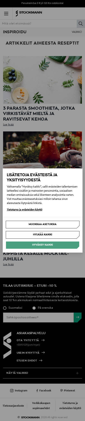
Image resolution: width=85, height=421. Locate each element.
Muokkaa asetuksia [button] (43, 224)
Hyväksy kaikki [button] (42, 245)
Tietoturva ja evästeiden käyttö (24, 209)
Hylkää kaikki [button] (42, 234)
